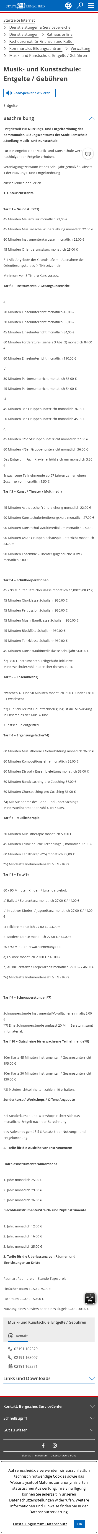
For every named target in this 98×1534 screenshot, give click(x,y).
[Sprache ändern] (68, 5)
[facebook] (43, 1445)
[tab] (18, 1337)
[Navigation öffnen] (91, 5)
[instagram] (54, 1445)
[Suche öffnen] (79, 5)
